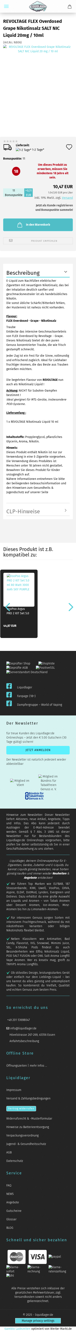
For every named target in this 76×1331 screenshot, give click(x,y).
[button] (6, 607)
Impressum (13, 1090)
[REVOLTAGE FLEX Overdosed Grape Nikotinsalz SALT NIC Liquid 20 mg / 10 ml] (38, 82)
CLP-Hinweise (23, 511)
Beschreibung (23, 273)
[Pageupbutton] (67, 1325)
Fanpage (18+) (26, 696)
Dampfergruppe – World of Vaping (39, 705)
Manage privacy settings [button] (38, 1321)
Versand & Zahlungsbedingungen (28, 1098)
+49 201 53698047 (18, 1020)
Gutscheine (14, 1211)
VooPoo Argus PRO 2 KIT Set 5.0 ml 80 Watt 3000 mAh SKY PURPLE (18, 611)
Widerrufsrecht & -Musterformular (29, 1118)
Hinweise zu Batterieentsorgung (27, 1127)
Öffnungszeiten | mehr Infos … (26, 1065)
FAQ (8, 1185)
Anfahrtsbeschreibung (24, 1041)
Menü (6, 6)
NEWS (10, 1194)
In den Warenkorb (38, 224)
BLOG (9, 1228)
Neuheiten (59, 873)
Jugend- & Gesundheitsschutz (26, 1144)
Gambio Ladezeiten (17, 1329)
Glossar (11, 1219)
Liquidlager (24, 687)
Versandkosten (24, 1297)
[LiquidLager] (38, 6)
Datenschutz (14, 1161)
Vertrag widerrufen (21, 1108)
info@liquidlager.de (23, 1028)
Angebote (30, 878)
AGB (9, 1152)
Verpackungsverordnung (22, 1135)
